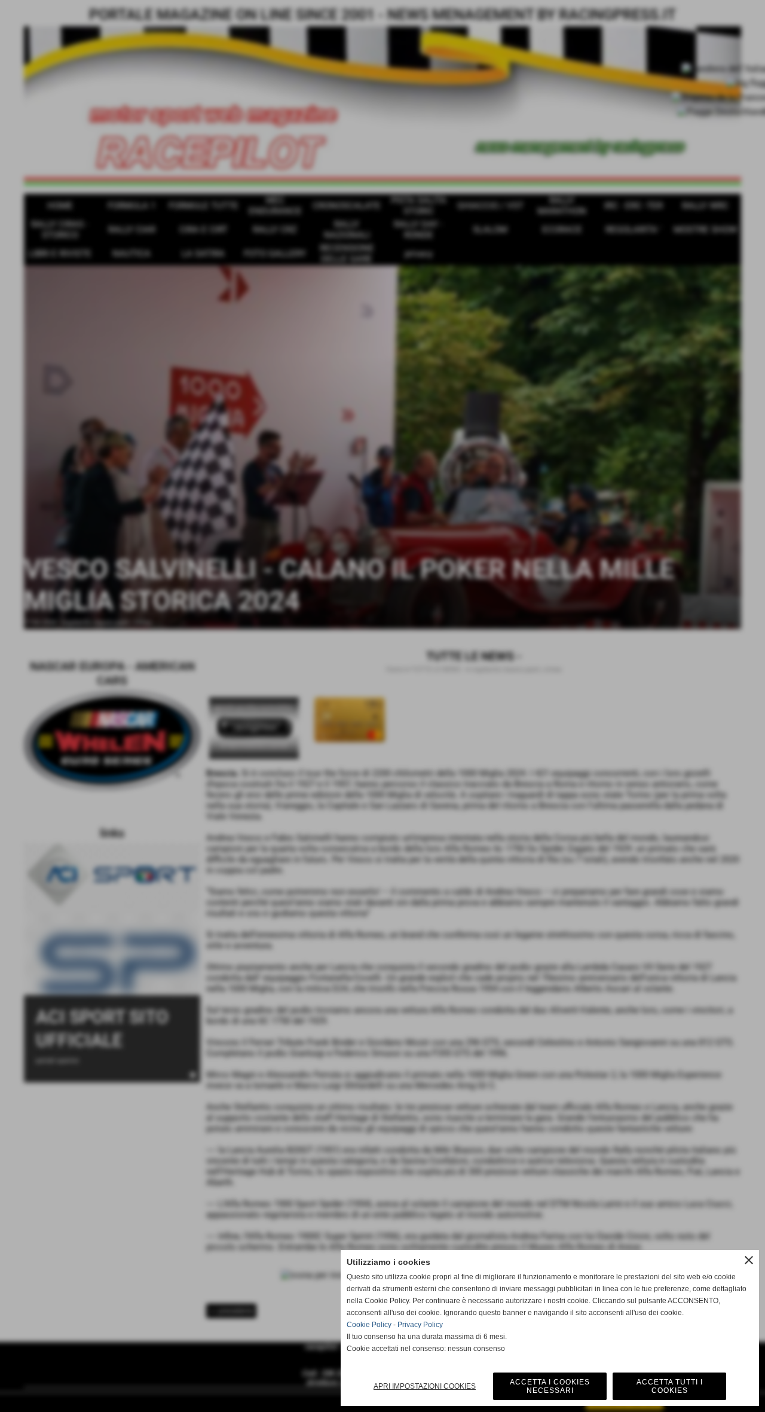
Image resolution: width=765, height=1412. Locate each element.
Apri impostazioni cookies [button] (425, 1386)
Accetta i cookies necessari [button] (550, 1386)
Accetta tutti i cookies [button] (670, 1386)
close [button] (749, 1260)
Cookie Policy (369, 1324)
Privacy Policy (420, 1324)
